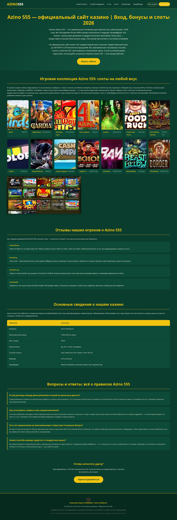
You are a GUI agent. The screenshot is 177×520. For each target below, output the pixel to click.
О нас (109, 4)
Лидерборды (138, 4)
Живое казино (81, 4)
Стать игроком (164, 4)
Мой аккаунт (152, 4)
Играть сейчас (88, 61)
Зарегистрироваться (88, 479)
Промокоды (125, 4)
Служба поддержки (97, 4)
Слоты (116, 4)
